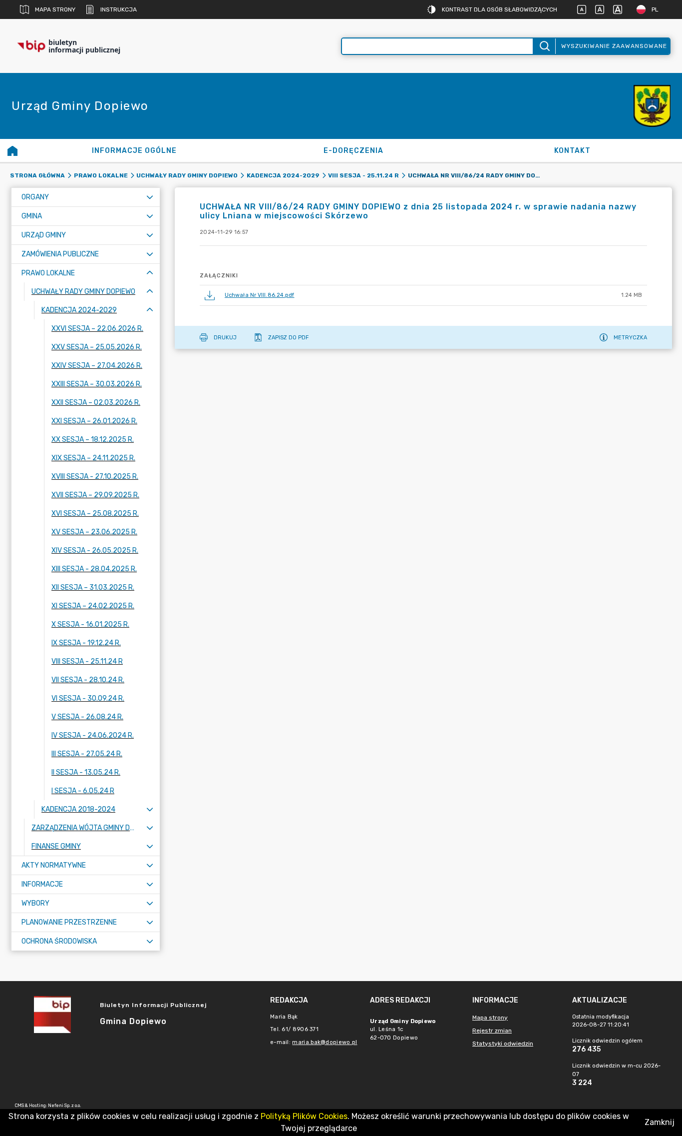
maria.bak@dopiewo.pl (324, 1042)
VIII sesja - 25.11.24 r (363, 175)
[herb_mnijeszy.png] (652, 106)
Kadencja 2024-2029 (283, 175)
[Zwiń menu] (149, 273)
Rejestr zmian (492, 1030)
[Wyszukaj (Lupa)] (544, 46)
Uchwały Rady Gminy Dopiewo (187, 175)
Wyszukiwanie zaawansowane (614, 45)
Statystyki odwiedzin (502, 1043)
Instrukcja (118, 9)
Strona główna (37, 175)
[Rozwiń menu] (149, 197)
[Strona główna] (12, 150)
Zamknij (660, 1122)
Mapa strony (55, 9)
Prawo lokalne (101, 175)
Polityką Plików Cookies (304, 1116)
